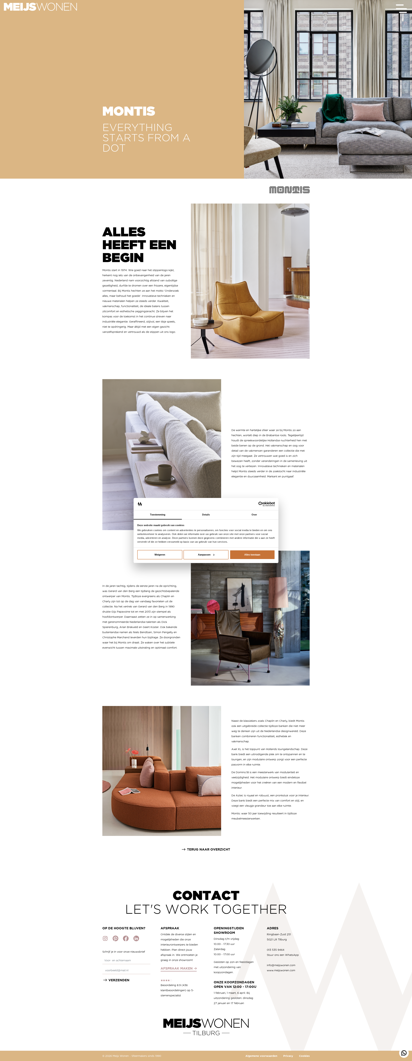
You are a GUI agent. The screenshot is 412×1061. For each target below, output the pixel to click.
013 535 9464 (275, 949)
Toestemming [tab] (157, 514)
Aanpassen (204, 554)
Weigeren (159, 554)
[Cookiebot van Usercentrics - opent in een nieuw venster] (261, 504)
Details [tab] (206, 514)
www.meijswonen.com (281, 970)
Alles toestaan (252, 554)
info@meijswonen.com (281, 965)
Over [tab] (254, 514)
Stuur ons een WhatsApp (283, 954)
